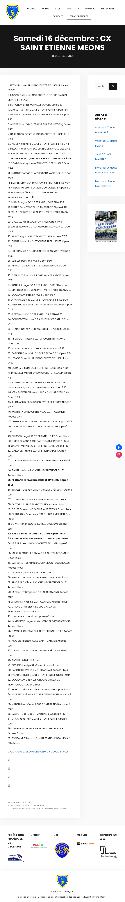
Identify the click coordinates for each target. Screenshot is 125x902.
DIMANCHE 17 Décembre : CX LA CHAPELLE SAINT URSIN (38, 808)
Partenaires (107, 8)
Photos (89, 8)
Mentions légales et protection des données (60, 896)
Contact (58, 16)
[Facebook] (119, 447)
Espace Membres (79, 16)
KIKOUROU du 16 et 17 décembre (27, 805)
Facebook (56, 891)
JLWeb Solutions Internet (95, 896)
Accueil (31, 8)
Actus (45, 8)
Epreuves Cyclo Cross (22, 802)
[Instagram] (119, 455)
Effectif (71, 8)
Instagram (69, 891)
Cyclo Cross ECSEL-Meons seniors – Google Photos (38, 751)
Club (58, 8)
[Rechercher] (113, 86)
